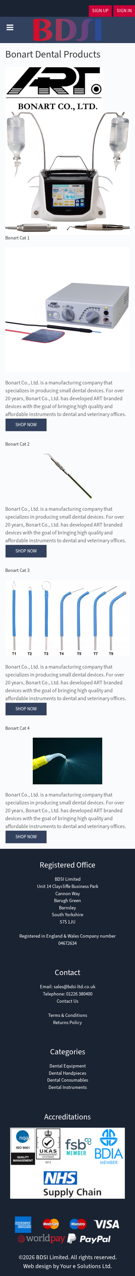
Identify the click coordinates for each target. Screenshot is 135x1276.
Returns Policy (67, 1022)
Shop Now (26, 425)
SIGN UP (100, 11)
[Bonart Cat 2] (67, 476)
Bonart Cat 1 (17, 238)
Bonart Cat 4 (17, 728)
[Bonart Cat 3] (67, 618)
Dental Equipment (67, 1066)
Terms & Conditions (67, 1015)
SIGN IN (124, 11)
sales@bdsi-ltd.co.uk (74, 987)
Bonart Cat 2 (17, 444)
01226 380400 (79, 994)
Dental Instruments (67, 1087)
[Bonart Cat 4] (67, 761)
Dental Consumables (67, 1080)
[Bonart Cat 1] (67, 309)
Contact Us (67, 1001)
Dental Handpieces (67, 1073)
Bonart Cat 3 (17, 570)
